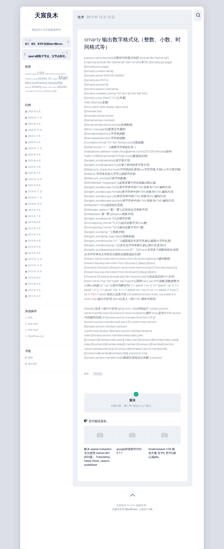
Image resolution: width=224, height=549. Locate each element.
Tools (54, 87)
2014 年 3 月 (34, 247)
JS (49, 78)
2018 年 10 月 (35, 204)
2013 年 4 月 (34, 296)
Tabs (50, 87)
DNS (46, 74)
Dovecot (52, 74)
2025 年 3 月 (34, 123)
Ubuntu (62, 87)
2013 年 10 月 (35, 271)
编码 (55, 91)
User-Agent (29, 91)
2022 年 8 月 (34, 185)
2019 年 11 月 (35, 191)
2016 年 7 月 (34, 216)
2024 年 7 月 (34, 136)
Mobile (43, 83)
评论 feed (33, 330)
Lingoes (55, 79)
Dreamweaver (60, 74)
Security (28, 87)
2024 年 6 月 (34, 142)
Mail (63, 78)
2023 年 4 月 (34, 160)
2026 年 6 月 (34, 111)
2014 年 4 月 (34, 240)
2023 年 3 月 (34, 167)
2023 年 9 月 (34, 154)
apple (34, 74)
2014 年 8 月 (34, 222)
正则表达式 (48, 91)
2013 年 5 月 (34, 290)
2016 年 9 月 (34, 210)
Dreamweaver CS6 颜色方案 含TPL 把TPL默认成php (162, 453)
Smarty (36, 87)
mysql (52, 83)
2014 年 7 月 (34, 228)
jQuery (42, 78)
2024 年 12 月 (35, 130)
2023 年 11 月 (35, 148)
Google (28, 79)
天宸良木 (46, 15)
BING (30, 357)
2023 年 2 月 (34, 173)
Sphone (45, 87)
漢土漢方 (32, 363)
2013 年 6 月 (34, 283)
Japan (35, 79)
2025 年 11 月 (35, 117)
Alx (150, 509)
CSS (40, 73)
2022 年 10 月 (35, 179)
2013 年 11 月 (35, 265)
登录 (30, 317)
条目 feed (33, 324)
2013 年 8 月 (34, 277)
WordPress (39, 91)
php (59, 82)
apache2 (28, 74)
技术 (81, 17)
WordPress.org (35, 336)
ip (31, 79)
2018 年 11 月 (35, 197)
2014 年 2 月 (34, 253)
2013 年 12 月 (35, 259)
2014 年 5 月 (34, 234)
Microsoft (32, 83)
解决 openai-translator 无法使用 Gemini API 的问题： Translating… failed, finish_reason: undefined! (98, 456)
